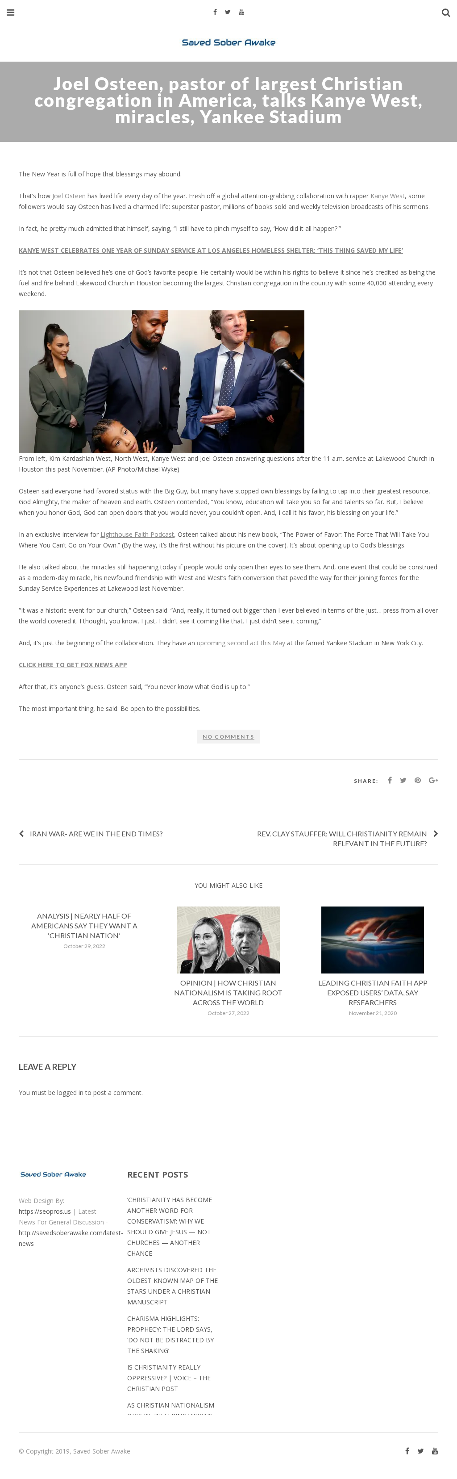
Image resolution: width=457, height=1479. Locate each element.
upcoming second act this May (241, 643)
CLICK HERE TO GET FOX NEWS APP (73, 664)
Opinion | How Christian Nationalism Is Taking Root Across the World (228, 992)
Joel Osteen (69, 196)
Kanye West (387, 196)
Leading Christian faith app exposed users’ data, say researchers (373, 992)
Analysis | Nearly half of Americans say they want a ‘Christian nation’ (84, 925)
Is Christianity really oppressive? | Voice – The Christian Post (169, 1378)
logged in (70, 1092)
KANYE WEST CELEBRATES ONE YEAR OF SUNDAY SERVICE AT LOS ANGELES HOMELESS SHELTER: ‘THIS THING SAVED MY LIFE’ (211, 250)
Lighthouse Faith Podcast (137, 534)
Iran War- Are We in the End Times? (96, 833)
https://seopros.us (45, 1211)
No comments (228, 736)
